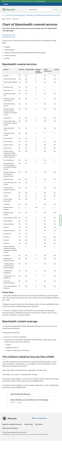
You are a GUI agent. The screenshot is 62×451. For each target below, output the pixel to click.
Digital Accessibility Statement (12, 424)
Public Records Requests (10, 428)
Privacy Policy (28, 424)
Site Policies (39, 424)
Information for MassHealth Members (15, 15)
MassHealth (16, 19)
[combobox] (43, 9)
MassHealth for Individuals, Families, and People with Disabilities (43, 15)
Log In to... (8, 35)
